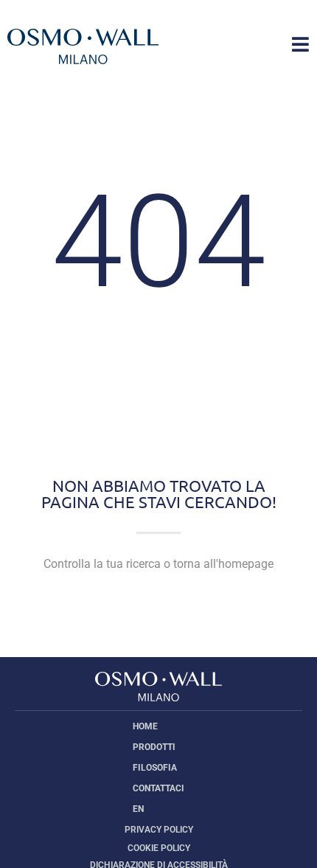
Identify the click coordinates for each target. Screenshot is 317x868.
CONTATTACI (158, 788)
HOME (145, 726)
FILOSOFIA (155, 768)
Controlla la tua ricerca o (158, 564)
